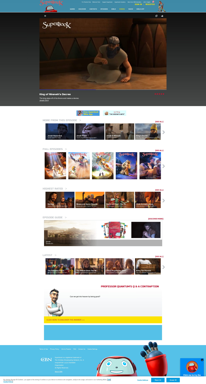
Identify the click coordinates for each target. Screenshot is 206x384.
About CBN (58, 371)
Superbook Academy (120, 2)
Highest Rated (55, 188)
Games (72, 9)
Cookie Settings (92, 349)
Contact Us (81, 349)
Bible (113, 9)
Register (150, 4)
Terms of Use (43, 349)
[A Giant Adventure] (80, 165)
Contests (93, 9)
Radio (130, 9)
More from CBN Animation (134, 2)
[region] (103, 380)
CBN (46, 360)
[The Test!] (127, 165)
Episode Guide (55, 217)
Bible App (140, 9)
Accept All (173, 380)
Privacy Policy (54, 349)
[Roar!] (56, 165)
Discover (82, 9)
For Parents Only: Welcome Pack (91, 2)
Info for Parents (66, 349)
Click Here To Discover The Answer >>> (66, 320)
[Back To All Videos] (44, 16)
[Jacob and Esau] (151, 165)
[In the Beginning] (104, 165)
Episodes (104, 9)
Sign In (138, 4)
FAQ (74, 349)
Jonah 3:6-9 (43, 100)
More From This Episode (62, 120)
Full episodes (55, 149)
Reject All (158, 380)
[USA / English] (149, 0)
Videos (122, 9)
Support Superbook (107, 2)
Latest (49, 255)
